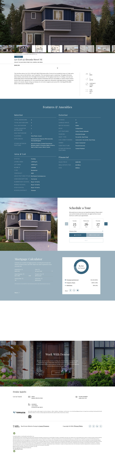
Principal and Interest (73, 279)
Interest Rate (18, 278)
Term (36, 269)
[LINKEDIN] (97, 426)
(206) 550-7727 (83, 398)
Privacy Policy (78, 426)
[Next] (106, 223)
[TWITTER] (100, 426)
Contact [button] (57, 372)
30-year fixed (38, 271)
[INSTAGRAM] (93, 426)
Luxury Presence (44, 426)
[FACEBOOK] (90, 426)
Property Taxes (71, 282)
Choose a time (73, 231)
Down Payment (18, 274)
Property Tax (38, 274)
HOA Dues (38, 278)
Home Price (18, 269)
